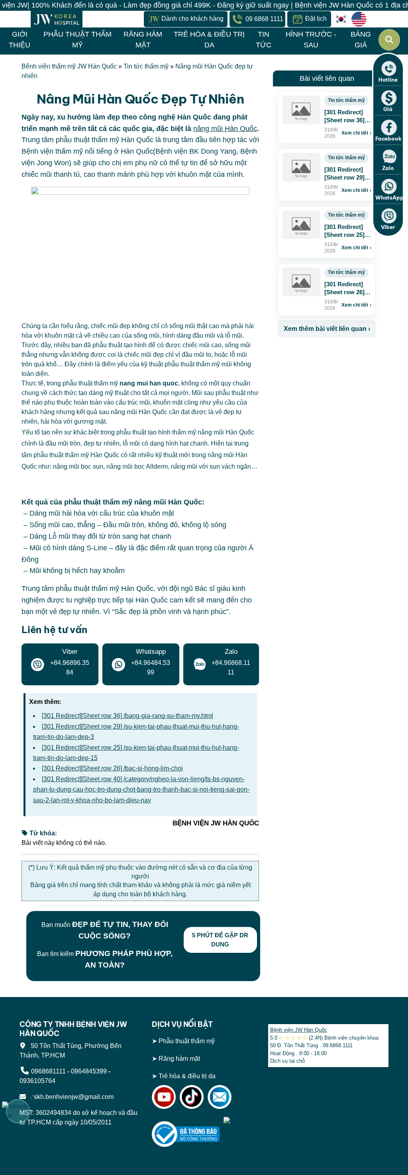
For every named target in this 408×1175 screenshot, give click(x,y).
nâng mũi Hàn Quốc (225, 129)
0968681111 (48, 1071)
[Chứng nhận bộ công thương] (186, 1133)
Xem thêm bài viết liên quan (327, 328)
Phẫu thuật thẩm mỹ (187, 1041)
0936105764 (37, 1080)
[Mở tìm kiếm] (389, 40)
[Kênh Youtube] (164, 1096)
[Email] (219, 1096)
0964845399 (89, 1071)
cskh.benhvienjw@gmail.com (70, 1096)
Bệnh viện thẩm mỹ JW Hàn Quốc (69, 66)
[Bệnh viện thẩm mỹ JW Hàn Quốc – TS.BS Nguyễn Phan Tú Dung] (56, 19)
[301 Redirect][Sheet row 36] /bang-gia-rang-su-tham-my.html (127, 715)
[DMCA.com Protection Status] (240, 1133)
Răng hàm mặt (179, 1058)
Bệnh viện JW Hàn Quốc (298, 1030)
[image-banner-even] (324, 355)
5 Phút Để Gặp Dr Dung (220, 940)
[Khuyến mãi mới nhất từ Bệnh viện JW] (18, 1111)
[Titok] (192, 1096)
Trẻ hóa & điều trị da (187, 1076)
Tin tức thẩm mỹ (146, 66)
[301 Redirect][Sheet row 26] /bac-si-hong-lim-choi (112, 768)
